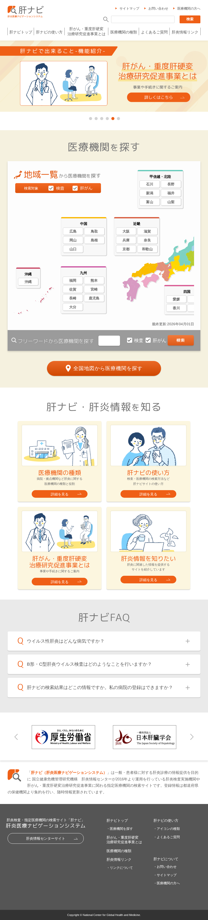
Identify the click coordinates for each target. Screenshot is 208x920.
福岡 (72, 280)
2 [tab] (95, 117)
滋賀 (147, 231)
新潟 (149, 193)
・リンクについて (120, 868)
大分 (72, 307)
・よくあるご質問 (166, 837)
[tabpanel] (104, 76)
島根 (94, 240)
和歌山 (147, 249)
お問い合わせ (158, 8)
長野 (171, 184)
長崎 (72, 298)
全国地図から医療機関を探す (108, 368)
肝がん (160, 340)
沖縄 (28, 282)
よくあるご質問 (154, 32)
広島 (73, 231)
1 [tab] (90, 117)
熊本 (94, 280)
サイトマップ (129, 8)
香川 (176, 308)
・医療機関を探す (120, 829)
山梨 (171, 202)
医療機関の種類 (123, 32)
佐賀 (72, 289)
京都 (126, 249)
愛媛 (176, 299)
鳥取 (94, 231)
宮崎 (94, 289)
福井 (171, 193)
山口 (73, 249)
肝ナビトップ (20, 32)
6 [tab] (118, 117)
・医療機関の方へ (166, 883)
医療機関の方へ (188, 8)
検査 (139, 340)
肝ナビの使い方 (49, 32)
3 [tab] (101, 117)
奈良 (147, 240)
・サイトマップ (165, 875)
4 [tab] (107, 117)
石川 (149, 184)
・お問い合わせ (165, 867)
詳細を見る (59, 494)
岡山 (73, 240)
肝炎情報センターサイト (45, 838)
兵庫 (126, 240)
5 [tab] (112, 117)
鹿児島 (94, 298)
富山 (149, 202)
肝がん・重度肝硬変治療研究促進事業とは (86, 31)
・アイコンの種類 (166, 829)
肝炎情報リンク (185, 32)
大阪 (126, 231)
